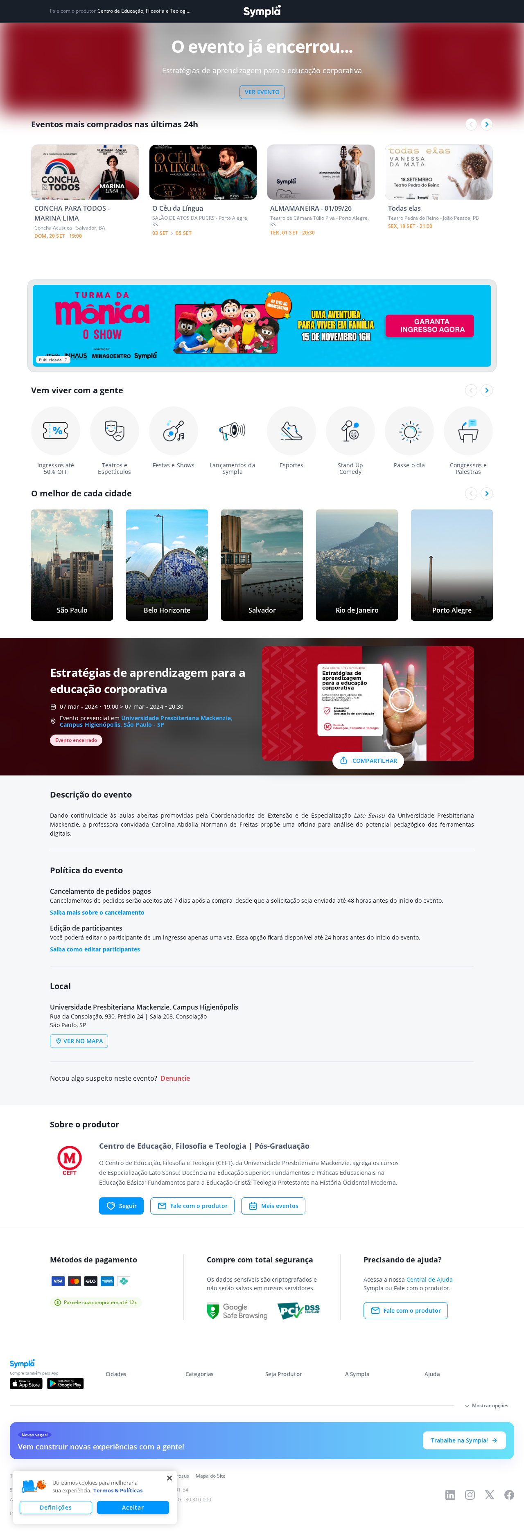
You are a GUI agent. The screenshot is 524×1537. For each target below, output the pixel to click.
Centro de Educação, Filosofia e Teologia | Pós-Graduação (144, 11)
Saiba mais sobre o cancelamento (97, 912)
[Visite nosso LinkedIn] (450, 1495)
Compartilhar (374, 760)
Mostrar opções (490, 1405)
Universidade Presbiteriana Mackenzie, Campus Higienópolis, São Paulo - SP (146, 721)
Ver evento (262, 92)
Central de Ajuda (430, 1279)
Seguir (128, 1206)
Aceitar (133, 1507)
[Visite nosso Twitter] (490, 1495)
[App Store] (26, 1383)
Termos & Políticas (117, 1490)
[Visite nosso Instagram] (470, 1495)
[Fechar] (169, 1478)
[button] (34, 1487)
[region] (95, 1497)
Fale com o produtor (199, 1206)
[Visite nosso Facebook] (509, 1495)
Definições (56, 1507)
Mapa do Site (211, 1475)
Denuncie (175, 1078)
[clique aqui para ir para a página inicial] (262, 11)
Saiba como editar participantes (95, 949)
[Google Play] (65, 1383)
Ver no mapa (83, 1041)
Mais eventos (279, 1206)
